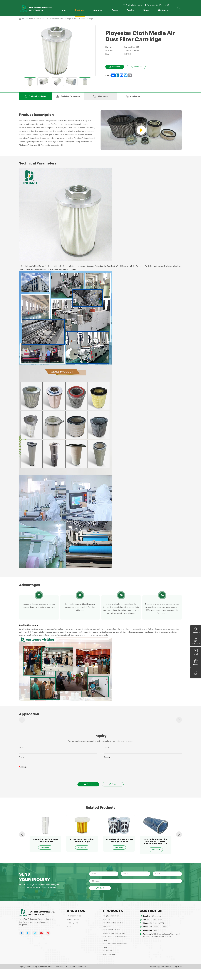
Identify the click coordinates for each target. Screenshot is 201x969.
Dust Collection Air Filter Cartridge (58, 19)
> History (70, 926)
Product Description (37, 96)
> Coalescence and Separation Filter (115, 938)
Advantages (103, 96)
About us (97, 10)
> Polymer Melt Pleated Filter (114, 933)
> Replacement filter (111, 916)
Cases (115, 10)
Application (135, 96)
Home (63, 10)
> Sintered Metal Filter (111, 930)
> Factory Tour (72, 923)
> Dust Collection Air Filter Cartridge (113, 924)
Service (130, 10)
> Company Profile (74, 916)
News (146, 10)
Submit (90, 784)
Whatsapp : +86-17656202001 (158, 5)
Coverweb (167, 966)
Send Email (116, 67)
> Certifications (73, 919)
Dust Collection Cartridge (83, 19)
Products (79, 10)
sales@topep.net (154, 916)
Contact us (163, 10)
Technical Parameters (70, 96)
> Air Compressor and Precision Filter (115, 945)
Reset (114, 784)
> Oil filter (107, 919)
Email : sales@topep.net (134, 5)
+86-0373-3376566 (154, 920)
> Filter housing (109, 954)
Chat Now (138, 67)
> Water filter (108, 951)
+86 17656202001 (156, 923)
